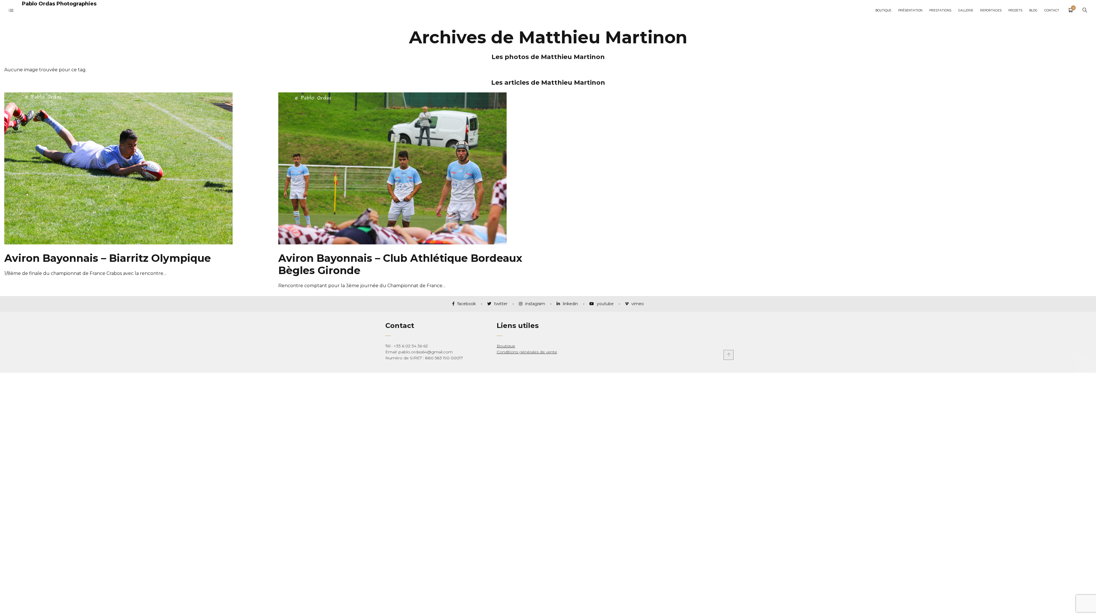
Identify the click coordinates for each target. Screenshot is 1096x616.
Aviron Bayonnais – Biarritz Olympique (107, 258)
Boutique (506, 345)
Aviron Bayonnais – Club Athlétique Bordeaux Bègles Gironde (400, 264)
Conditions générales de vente (527, 351)
